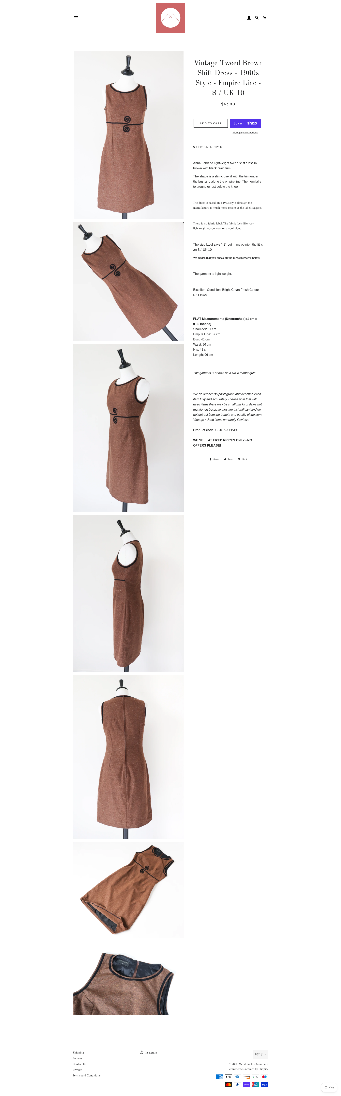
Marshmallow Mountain (253, 1064)
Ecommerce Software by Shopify (248, 1069)
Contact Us (79, 1064)
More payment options (245, 132)
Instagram (150, 1052)
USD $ (258, 1054)
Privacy (77, 1069)
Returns (77, 1058)
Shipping (78, 1052)
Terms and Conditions (86, 1075)
